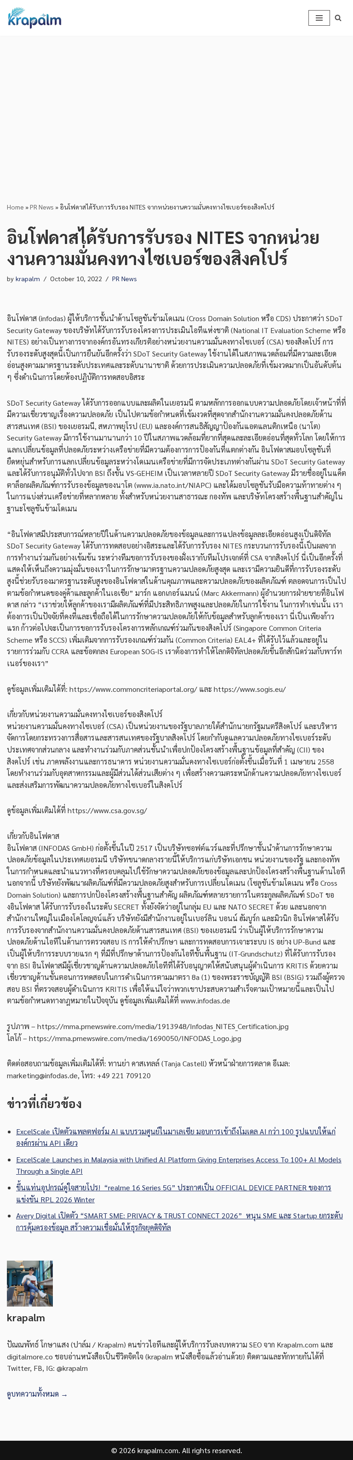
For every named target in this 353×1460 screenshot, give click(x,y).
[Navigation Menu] (319, 18)
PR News (42, 207)
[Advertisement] (176, 104)
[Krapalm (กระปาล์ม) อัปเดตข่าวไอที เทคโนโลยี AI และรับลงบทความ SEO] (34, 17)
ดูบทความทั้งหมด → (37, 1393)
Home (15, 207)
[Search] (338, 17)
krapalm (28, 278)
